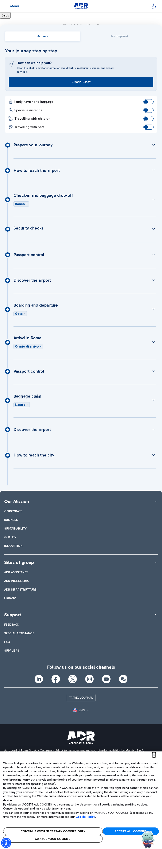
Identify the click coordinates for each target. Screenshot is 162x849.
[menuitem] (13, 511)
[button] (81, 710)
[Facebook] (55, 679)
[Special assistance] (154, 6)
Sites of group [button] (19, 562)
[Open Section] (153, 144)
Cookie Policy (85, 817)
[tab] (42, 36)
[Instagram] (89, 679)
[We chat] (123, 679)
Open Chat (81, 82)
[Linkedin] (39, 679)
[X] (72, 679)
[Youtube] (106, 679)
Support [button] (12, 615)
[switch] (148, 101)
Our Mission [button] (16, 501)
